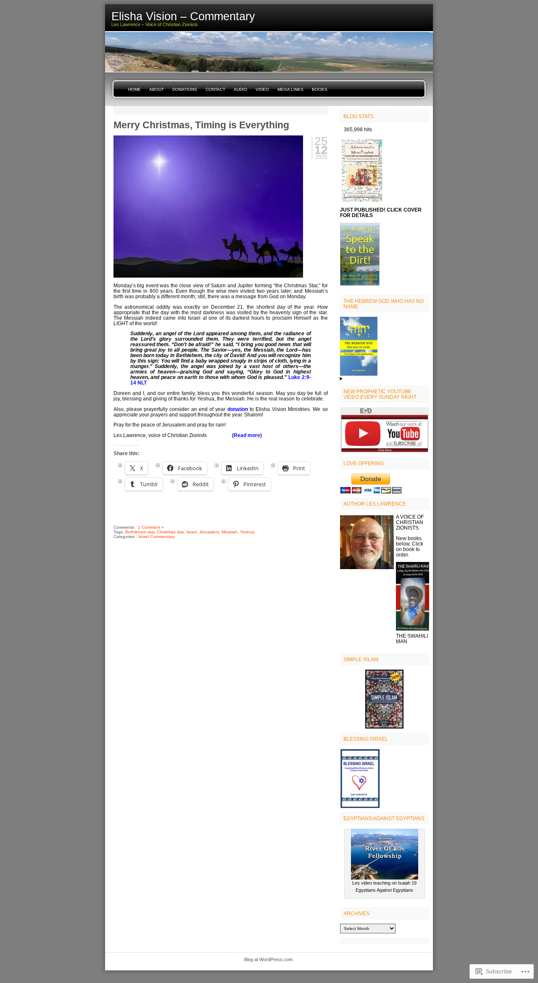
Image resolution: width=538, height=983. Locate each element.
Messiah (229, 532)
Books (319, 89)
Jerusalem (209, 532)
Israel (191, 532)
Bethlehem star (139, 532)
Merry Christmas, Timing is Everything (201, 124)
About (156, 89)
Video (262, 89)
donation (237, 409)
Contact (215, 89)
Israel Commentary (156, 536)
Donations (184, 89)
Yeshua (247, 532)
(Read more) (247, 435)
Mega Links (290, 89)
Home (134, 89)
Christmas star (170, 532)
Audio (240, 89)
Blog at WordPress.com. (269, 959)
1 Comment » (151, 527)
